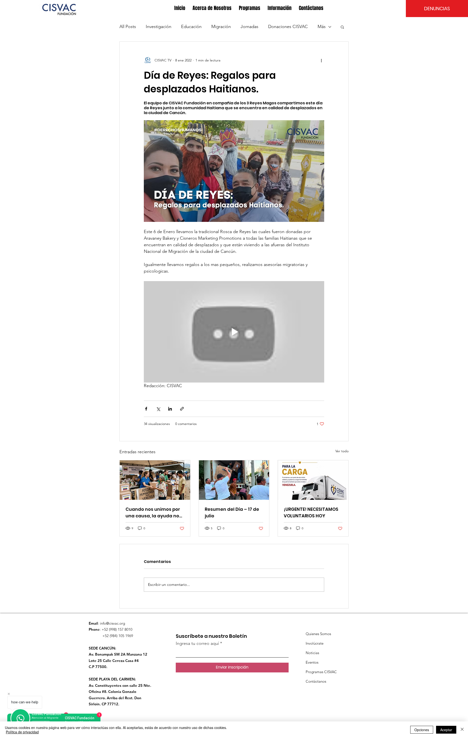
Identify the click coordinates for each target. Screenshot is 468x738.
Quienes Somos (318, 633)
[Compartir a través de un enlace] (182, 408)
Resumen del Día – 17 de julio (232, 512)
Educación (191, 26)
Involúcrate (314, 643)
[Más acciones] (321, 60)
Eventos (312, 662)
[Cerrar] (462, 729)
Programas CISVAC (321, 671)
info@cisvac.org (112, 623)
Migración (221, 26)
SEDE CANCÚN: (102, 648)
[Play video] (234, 332)
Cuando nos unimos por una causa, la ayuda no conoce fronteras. (153, 512)
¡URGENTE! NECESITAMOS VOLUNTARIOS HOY (311, 512)
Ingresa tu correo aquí (197, 643)
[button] (212, 8)
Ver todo (342, 451)
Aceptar (446, 729)
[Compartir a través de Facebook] (146, 408)
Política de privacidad (22, 731)
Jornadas (249, 26)
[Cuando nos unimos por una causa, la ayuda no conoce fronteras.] (155, 480)
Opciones (421, 729)
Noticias (312, 652)
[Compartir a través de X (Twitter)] (158, 408)
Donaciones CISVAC (288, 26)
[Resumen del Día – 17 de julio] (234, 480)
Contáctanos (316, 681)
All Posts (127, 26)
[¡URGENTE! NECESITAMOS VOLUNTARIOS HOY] (313, 480)
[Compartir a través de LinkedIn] (170, 408)
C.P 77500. (98, 666)
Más (322, 26)
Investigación (158, 26)
